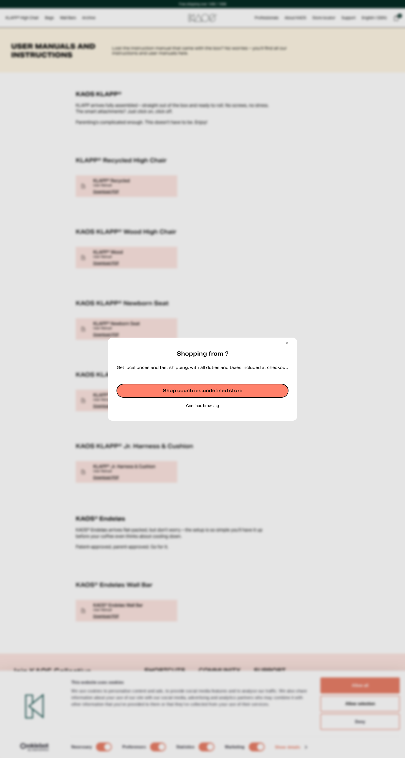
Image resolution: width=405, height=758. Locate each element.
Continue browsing (202, 405)
